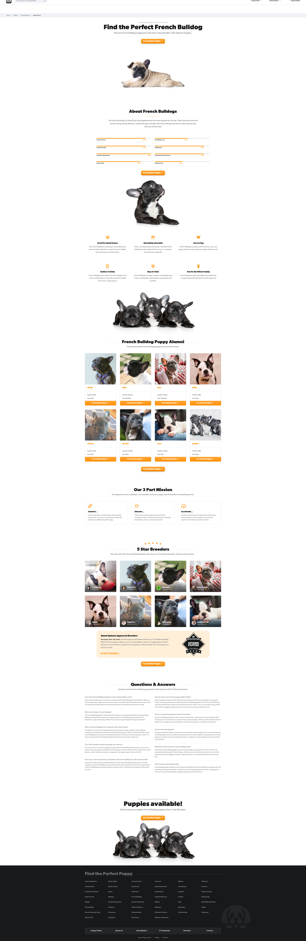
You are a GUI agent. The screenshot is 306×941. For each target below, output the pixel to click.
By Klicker (165, 937)
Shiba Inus (204, 881)
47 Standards (164, 931)
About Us (119, 931)
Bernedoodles (89, 907)
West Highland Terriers (208, 902)
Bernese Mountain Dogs (92, 912)
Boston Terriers (112, 886)
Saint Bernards (182, 912)
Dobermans (135, 891)
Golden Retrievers (137, 907)
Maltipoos (158, 907)
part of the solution (203, 520)
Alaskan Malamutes (91, 881)
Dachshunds (135, 886)
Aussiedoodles (89, 886)
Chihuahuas (112, 912)
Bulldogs (111, 897)
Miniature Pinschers (161, 912)
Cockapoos (111, 917)
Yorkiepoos (204, 912)
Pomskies (181, 891)
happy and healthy (159, 515)
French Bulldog (25, 15)
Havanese (158, 881)
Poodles (180, 897)
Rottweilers (181, 907)
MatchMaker (142, 931)
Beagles (87, 902)
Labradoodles (159, 891)
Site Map (157, 937)
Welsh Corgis (205, 897)
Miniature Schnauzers (162, 917)
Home (8, 15)
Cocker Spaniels (136, 881)
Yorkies (203, 907)
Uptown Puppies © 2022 (144, 937)
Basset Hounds (89, 897)
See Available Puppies (152, 41)
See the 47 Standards (109, 653)
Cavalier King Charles (114, 902)
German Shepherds (137, 902)
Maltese (157, 902)
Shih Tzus (204, 886)
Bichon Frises (89, 917)
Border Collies (112, 881)
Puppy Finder (96, 931)
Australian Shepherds (91, 891)
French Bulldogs (136, 897)
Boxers (110, 891)
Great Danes (135, 917)
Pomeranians (182, 886)
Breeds (15, 15)
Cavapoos (111, 907)
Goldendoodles (136, 912)
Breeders (187, 931)
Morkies (180, 881)
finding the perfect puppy (105, 520)
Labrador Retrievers (161, 897)
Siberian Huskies (206, 891)
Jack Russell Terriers (161, 886)
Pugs (179, 902)
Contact (210, 931)
